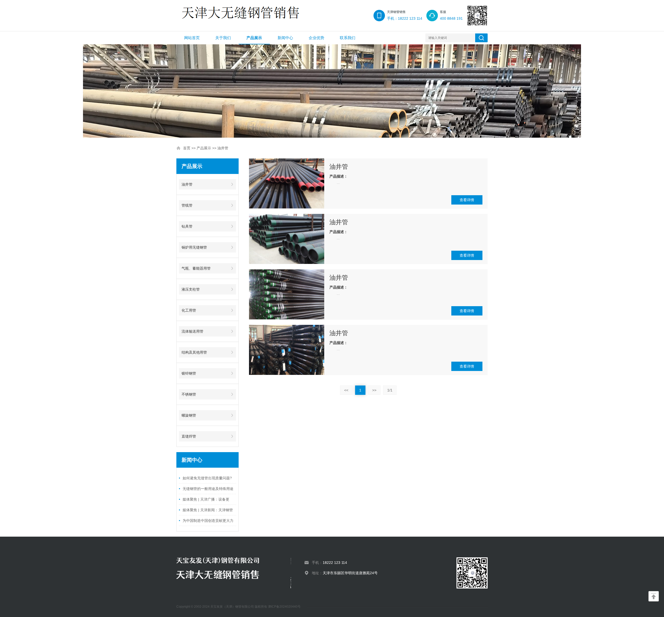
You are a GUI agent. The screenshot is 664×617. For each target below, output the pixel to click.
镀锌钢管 (189, 373)
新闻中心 (285, 38)
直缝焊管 (189, 436)
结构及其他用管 (194, 352)
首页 (186, 148)
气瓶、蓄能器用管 (196, 268)
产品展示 (254, 38)
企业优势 (316, 38)
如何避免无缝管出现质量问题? (207, 478)
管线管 (187, 205)
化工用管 (189, 310)
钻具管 (187, 226)
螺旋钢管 (189, 415)
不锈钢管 (189, 394)
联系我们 (347, 38)
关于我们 (223, 38)
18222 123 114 (335, 562)
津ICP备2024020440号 (284, 606)
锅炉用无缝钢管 (194, 247)
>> (374, 390)
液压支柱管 (191, 289)
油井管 (222, 148)
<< (346, 390)
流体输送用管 (192, 331)
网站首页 (192, 38)
